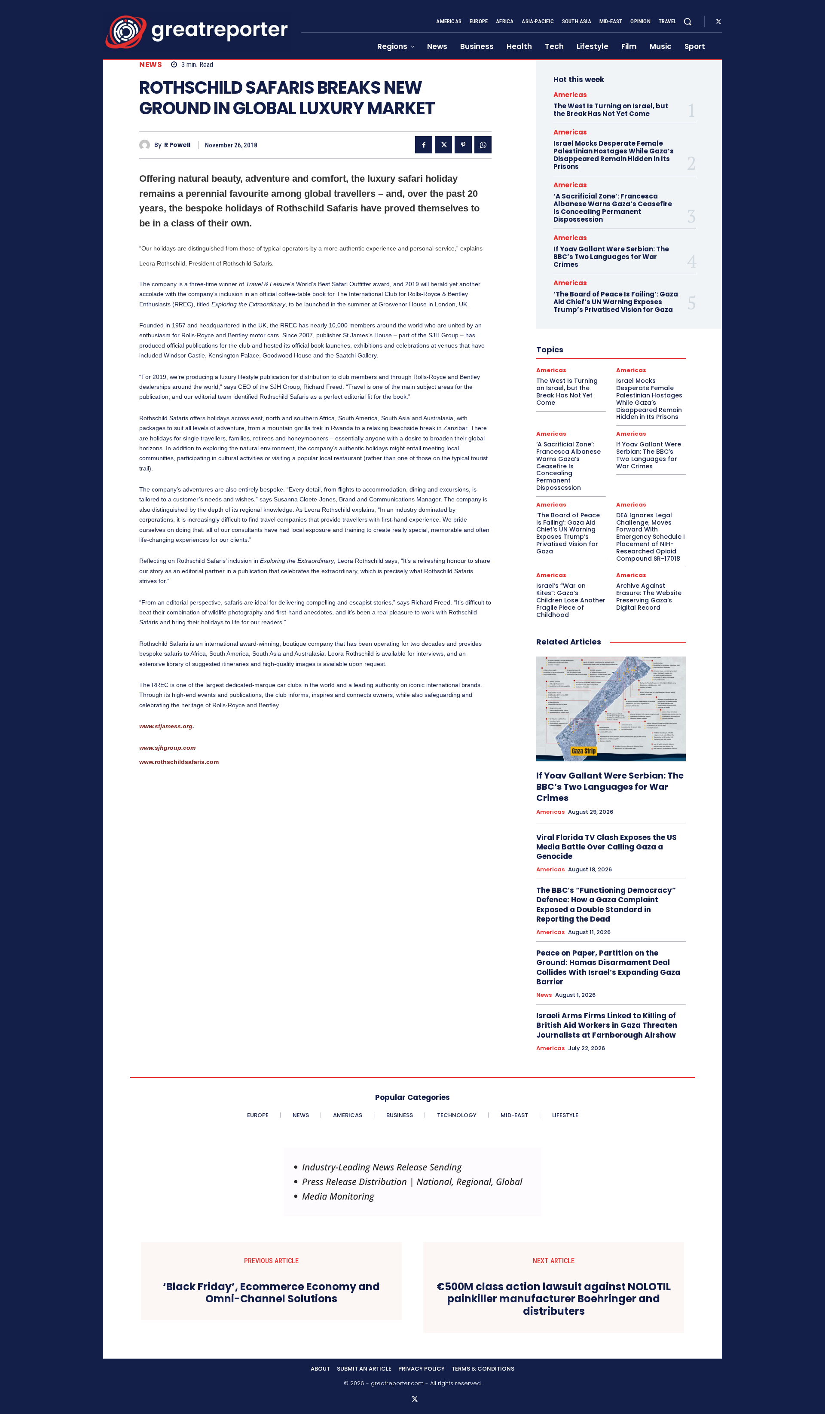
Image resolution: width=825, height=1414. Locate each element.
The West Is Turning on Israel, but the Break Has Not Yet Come (610, 109)
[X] (718, 22)
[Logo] (197, 32)
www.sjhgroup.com (167, 747)
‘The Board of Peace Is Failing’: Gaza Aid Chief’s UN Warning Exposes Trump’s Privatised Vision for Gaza (615, 302)
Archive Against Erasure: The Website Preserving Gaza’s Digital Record (648, 596)
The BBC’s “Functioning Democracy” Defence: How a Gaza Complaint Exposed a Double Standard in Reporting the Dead (606, 904)
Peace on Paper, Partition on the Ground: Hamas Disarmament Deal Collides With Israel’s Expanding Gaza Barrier (608, 967)
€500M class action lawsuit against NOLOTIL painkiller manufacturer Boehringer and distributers (554, 1299)
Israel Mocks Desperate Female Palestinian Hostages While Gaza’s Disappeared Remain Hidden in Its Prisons (613, 155)
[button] (687, 21)
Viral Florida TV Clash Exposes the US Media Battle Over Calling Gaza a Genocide (606, 846)
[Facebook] (423, 144)
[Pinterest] (463, 144)
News (150, 64)
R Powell (177, 145)
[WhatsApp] (483, 144)
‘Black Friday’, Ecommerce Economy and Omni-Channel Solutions (271, 1293)
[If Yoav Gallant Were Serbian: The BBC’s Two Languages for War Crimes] (611, 709)
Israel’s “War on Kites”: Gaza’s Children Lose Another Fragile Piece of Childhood (570, 600)
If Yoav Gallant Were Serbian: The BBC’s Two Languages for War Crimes (611, 256)
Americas (570, 95)
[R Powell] (146, 145)
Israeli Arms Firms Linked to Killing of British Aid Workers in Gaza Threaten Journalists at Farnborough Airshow (606, 1025)
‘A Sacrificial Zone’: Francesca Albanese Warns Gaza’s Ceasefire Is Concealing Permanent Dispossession (612, 208)
